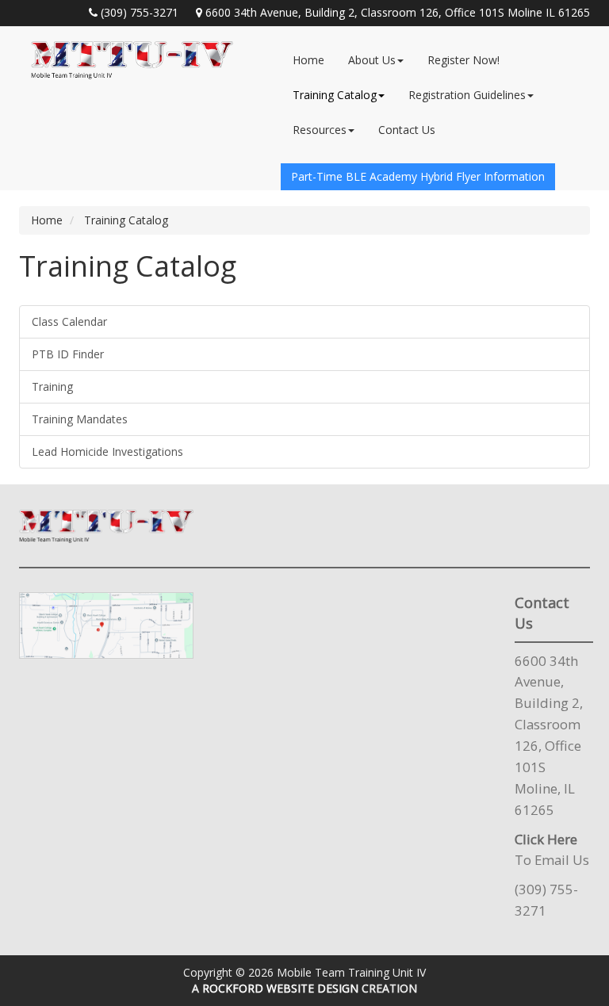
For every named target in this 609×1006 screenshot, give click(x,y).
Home (308, 59)
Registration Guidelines (467, 94)
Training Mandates (80, 418)
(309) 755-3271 (139, 12)
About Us (372, 59)
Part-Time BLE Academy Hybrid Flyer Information (418, 176)
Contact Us (406, 129)
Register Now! (463, 59)
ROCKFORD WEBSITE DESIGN (280, 988)
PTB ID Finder (68, 353)
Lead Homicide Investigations (107, 451)
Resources (320, 129)
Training (52, 386)
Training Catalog (335, 94)
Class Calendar (69, 321)
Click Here (546, 839)
